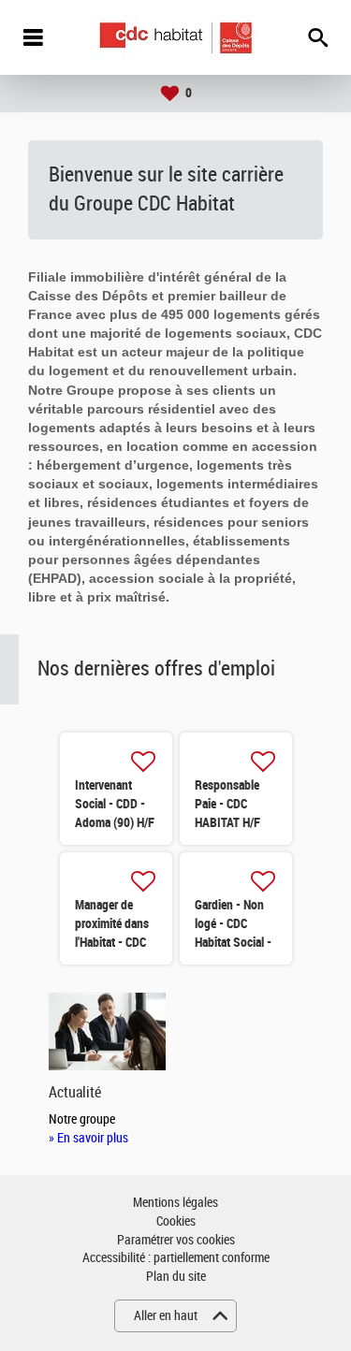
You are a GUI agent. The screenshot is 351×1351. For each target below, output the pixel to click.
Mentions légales (175, 1203)
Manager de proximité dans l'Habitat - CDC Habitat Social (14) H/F (112, 942)
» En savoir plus (88, 1138)
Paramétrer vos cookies (176, 1240)
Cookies (176, 1221)
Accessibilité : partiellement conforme (176, 1258)
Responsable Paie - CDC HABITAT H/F (227, 803)
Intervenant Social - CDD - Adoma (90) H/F (114, 803)
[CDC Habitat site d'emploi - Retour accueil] (175, 38)
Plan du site (176, 1277)
